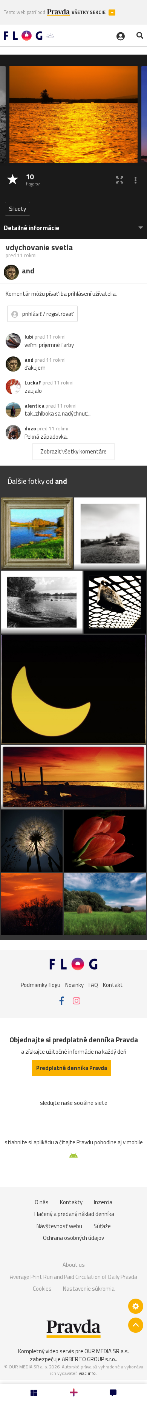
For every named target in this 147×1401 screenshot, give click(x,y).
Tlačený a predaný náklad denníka (73, 1214)
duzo (30, 428)
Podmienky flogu (40, 984)
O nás (42, 1202)
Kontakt (113, 984)
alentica (34, 405)
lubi (29, 336)
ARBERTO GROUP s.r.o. (89, 1359)
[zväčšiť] (119, 180)
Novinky (74, 984)
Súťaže (102, 1226)
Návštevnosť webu (59, 1226)
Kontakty (71, 1202)
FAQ (93, 984)
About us (74, 1265)
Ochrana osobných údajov (73, 1238)
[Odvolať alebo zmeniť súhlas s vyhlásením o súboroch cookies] (135, 1306)
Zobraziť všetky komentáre (73, 451)
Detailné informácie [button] (31, 228)
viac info (87, 1373)
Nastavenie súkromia (89, 1289)
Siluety (17, 208)
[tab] (73, 224)
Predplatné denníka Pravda (71, 1068)
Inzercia (103, 1202)
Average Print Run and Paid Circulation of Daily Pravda (73, 1277)
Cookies (42, 1289)
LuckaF (32, 382)
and (29, 360)
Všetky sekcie (89, 12)
